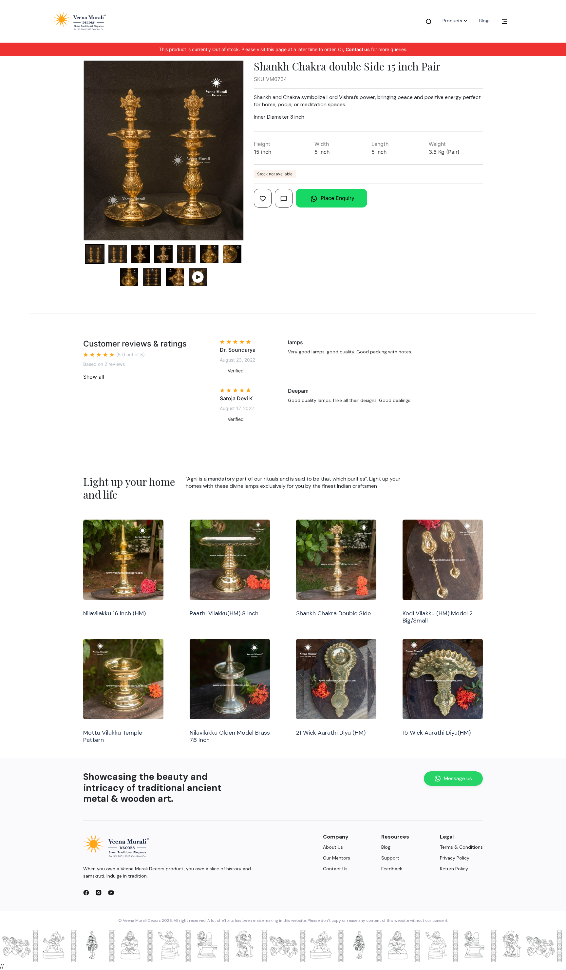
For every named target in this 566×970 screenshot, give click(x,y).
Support (390, 858)
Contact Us (335, 869)
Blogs (485, 21)
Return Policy (454, 869)
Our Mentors (336, 858)
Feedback (391, 869)
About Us (333, 847)
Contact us (358, 49)
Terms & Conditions (461, 847)
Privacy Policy (454, 858)
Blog (385, 847)
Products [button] (452, 21)
